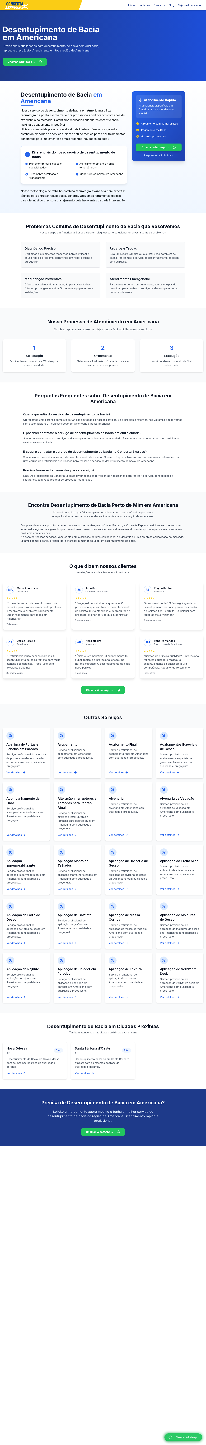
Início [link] (131, 5)
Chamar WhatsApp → (21, 61)
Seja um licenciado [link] (189, 5)
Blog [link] (171, 5)
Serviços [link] (159, 5)
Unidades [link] (144, 5)
